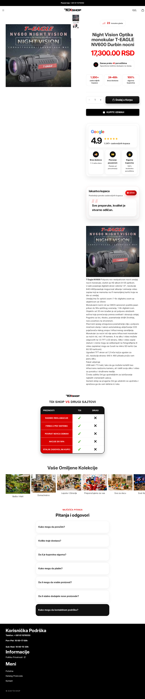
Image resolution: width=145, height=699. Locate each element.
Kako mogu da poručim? (51, 527)
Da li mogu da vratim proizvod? (55, 582)
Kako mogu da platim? (50, 568)
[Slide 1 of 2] (76, 18)
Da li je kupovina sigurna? (52, 554)
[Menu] (3, 10)
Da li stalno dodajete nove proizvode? (58, 596)
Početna (9, 671)
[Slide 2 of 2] (76, 26)
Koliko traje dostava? (49, 541)
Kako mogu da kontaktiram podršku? (58, 610)
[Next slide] (136, 486)
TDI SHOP (16, 691)
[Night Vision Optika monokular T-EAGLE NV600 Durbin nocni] (112, 251)
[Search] (133, 10)
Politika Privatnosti (14, 657)
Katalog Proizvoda (14, 676)
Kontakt (9, 680)
